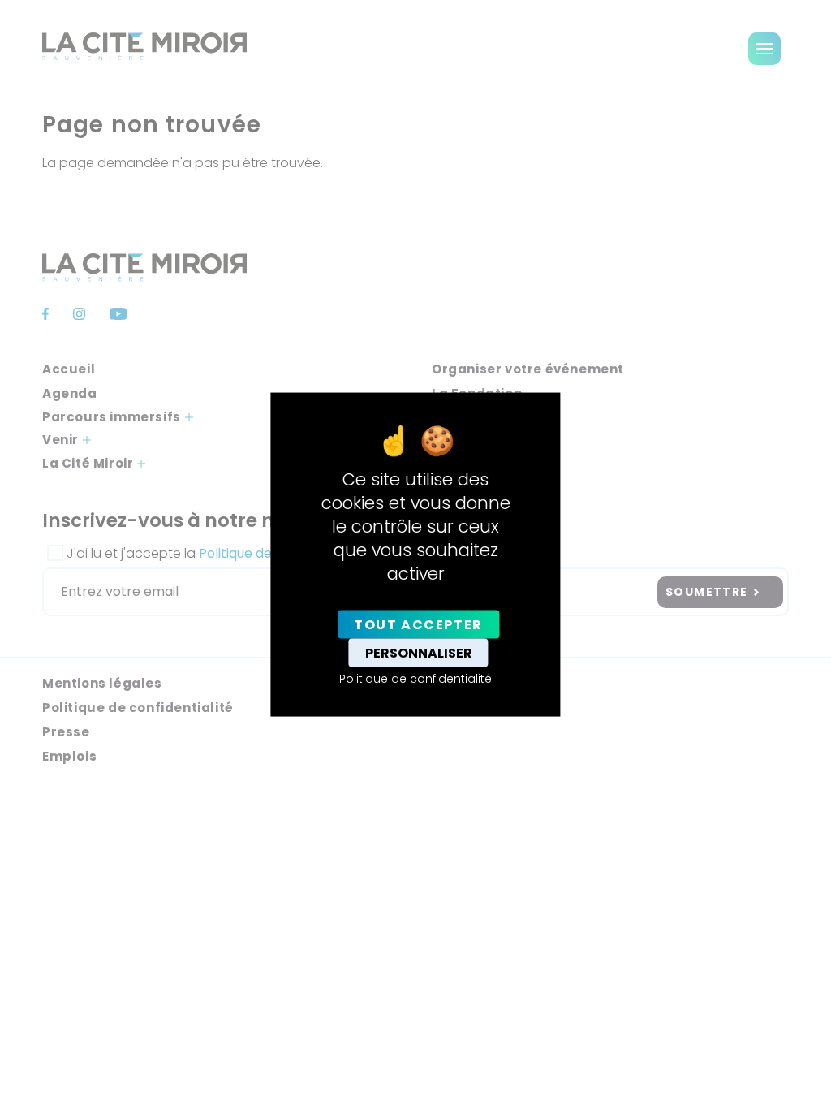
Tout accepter (418, 624)
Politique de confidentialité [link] (415, 678)
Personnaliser (418, 652)
